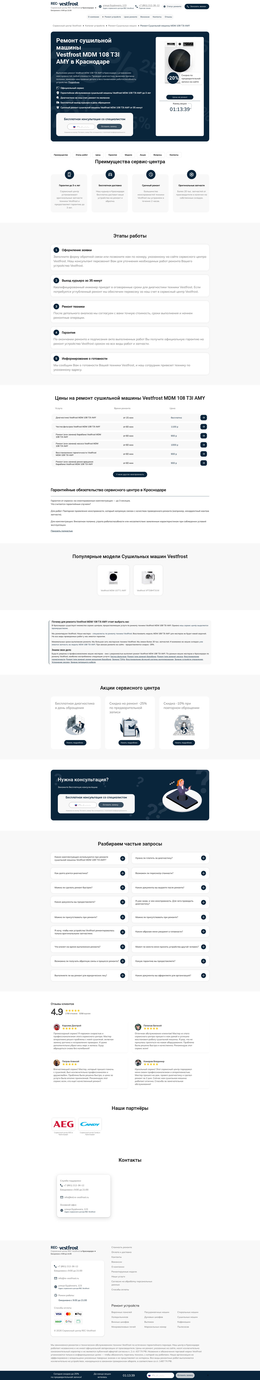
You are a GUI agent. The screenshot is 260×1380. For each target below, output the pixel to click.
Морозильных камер (155, 1326)
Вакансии (145, 17)
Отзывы (168, 17)
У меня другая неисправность (130, 474)
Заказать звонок (198, 6)
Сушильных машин (187, 1317)
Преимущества (61, 155)
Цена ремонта (130, 17)
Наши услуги (118, 1276)
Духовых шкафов (153, 1317)
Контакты (157, 17)
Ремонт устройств (113, 17)
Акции (143, 155)
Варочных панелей (121, 1312)
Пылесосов (183, 1326)
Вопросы (158, 155)
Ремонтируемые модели (124, 1271)
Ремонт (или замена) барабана (141, 656)
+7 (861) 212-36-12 (149, 5)
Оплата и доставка (121, 1252)
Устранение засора (61, 662)
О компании (93, 17)
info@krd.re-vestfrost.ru (76, 1197)
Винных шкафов (120, 1322)
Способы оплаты (120, 1289)
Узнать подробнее (74, 742)
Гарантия (112, 155)
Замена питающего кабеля (83, 662)
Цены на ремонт (179, 97)
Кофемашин (183, 1322)
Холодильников (119, 1317)
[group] (63, 1127)
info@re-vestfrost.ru (68, 1278)
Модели (128, 155)
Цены (98, 155)
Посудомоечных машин (156, 1312)
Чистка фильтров (118, 656)
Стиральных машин (187, 1312)
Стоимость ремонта (121, 1247)
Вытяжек (149, 1322)
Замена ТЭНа (118, 659)
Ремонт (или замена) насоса (170, 656)
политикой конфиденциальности (114, 132)
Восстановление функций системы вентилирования (150, 659)
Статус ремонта (174, 6)
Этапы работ (82, 155)
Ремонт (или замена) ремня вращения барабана (88, 659)
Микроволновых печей (123, 1326)
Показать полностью (62, 531)
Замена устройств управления (189, 659)
